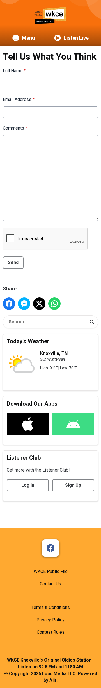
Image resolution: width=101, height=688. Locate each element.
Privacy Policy (50, 619)
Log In (27, 485)
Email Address (19, 99)
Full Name (14, 70)
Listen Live (76, 38)
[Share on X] (39, 303)
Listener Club (24, 457)
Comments (15, 128)
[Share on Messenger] (24, 303)
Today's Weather (28, 341)
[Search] (92, 322)
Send (13, 262)
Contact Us (50, 584)
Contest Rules (51, 632)
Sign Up (73, 485)
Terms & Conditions (50, 607)
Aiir (52, 680)
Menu (28, 38)
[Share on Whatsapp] (54, 303)
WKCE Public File (51, 571)
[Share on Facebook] (9, 303)
